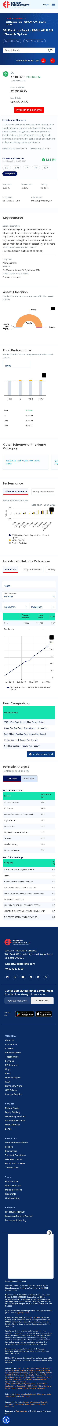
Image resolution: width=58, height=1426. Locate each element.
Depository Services (15, 1116)
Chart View (28, 778)
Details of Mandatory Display (23, 1375)
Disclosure (19, 1404)
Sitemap (27, 1404)
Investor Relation (13, 1094)
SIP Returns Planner (15, 1211)
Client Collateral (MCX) (20, 1388)
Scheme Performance (16, 491)
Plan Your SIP (11, 1181)
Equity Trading (12, 1112)
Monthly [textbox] (8, 596)
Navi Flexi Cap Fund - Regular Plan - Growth (22, 746)
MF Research (18, 18)
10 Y (46, 167)
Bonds (8, 1128)
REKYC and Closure (15, 1163)
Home (8, 18)
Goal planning (12, 1198)
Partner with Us (13, 1052)
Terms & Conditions (15, 1155)
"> (52, 50)
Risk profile (10, 1193)
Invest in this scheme (29, 110)
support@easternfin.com (19, 964)
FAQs (7, 1081)
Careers (9, 1048)
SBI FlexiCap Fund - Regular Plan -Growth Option (24, 722)
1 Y (26, 167)
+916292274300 (13, 968)
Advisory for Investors (18, 1370)
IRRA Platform (11, 1379)
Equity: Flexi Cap (12, 41)
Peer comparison (20, 12)
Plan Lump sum (13, 1185)
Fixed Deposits (12, 1124)
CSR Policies (11, 1090)
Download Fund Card (27, 60)
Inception (10, 173)
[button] (6, 1420)
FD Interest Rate (13, 1159)
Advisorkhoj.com (22, 1411)
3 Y (35, 167)
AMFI (7, 1370)
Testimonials (11, 1056)
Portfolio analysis (43, 12)
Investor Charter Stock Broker (39, 1370)
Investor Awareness (37, 1388)
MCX (32, 1368)
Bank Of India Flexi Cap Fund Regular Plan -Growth (25, 734)
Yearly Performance (43, 491)
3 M (6, 167)
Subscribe (42, 1000)
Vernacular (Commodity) (26, 1377)
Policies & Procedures (31, 1402)
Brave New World (13, 1085)
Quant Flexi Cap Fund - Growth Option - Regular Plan (26, 728)
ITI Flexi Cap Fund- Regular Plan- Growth (20, 740)
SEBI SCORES (45, 1368)
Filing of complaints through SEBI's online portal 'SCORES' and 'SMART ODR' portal (28, 1395)
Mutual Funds (12, 1108)
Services (9, 1060)
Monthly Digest (13, 1077)
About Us (9, 1040)
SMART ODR (22, 1379)
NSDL (38, 1368)
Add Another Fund (43, 754)
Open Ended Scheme (34, 41)
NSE (28, 1368)
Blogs (8, 1069)
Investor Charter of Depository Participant (21, 1373)
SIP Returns (10, 569)
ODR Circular (32, 1386)
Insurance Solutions (15, 1120)
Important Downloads (16, 1142)
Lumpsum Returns (32, 569)
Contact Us (11, 1044)
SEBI (19, 1368)
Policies (9, 1146)
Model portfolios (13, 1189)
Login (46, 4)
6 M (17, 167)
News (8, 1073)
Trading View (11, 1167)
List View (12, 778)
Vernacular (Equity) (44, 1377)
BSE (24, 1368)
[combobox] (27, 596)
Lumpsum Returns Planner (18, 1216)
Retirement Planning (15, 1220)
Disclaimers (11, 1151)
